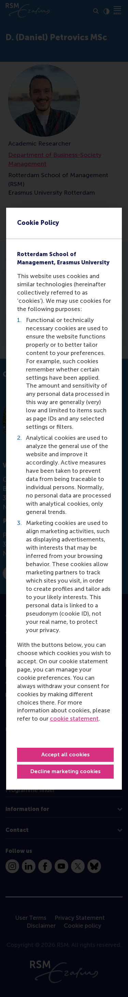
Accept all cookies (65, 754)
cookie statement (74, 718)
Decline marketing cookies (65, 771)
